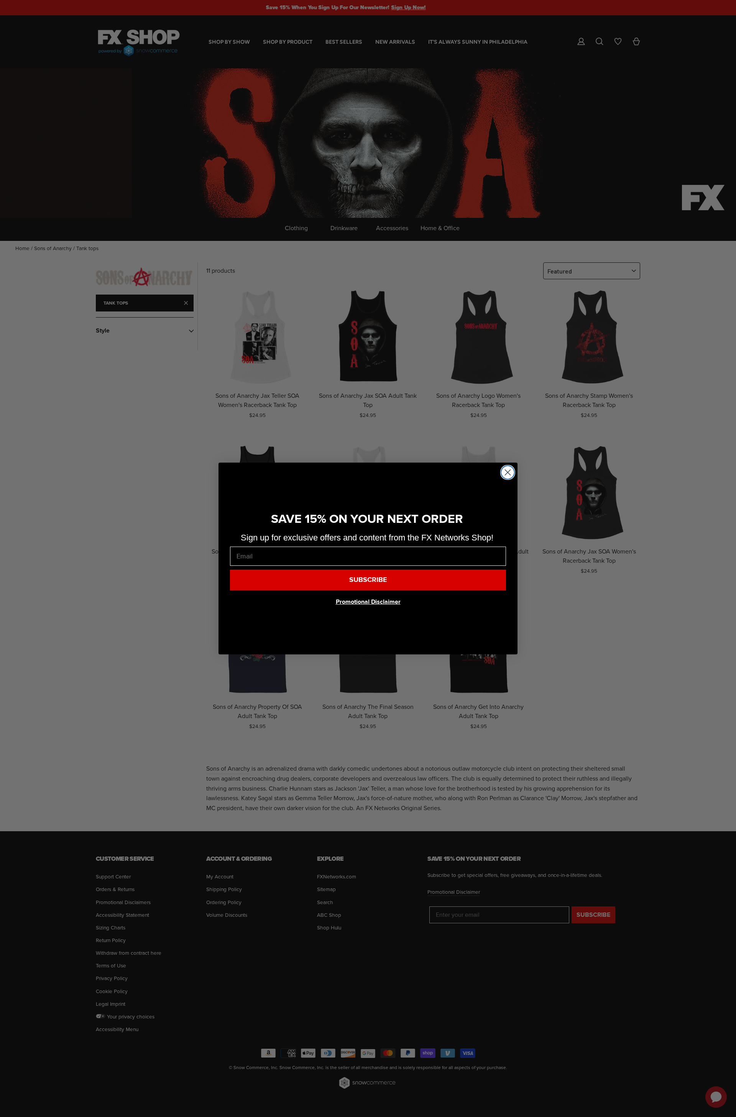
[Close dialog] (507, 472)
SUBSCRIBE (368, 579)
